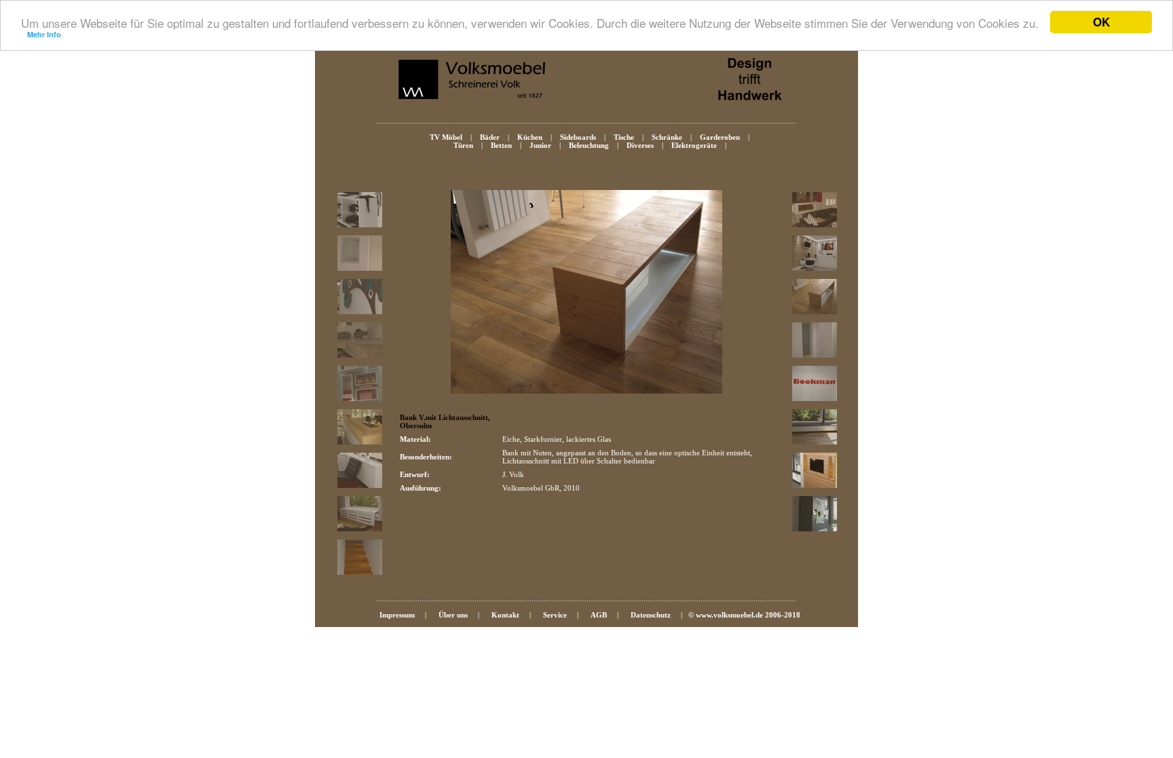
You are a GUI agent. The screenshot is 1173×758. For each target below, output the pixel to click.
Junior (540, 145)
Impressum (397, 615)
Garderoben (720, 137)
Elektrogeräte (694, 145)
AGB (599, 615)
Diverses (640, 145)
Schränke (667, 137)
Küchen (529, 137)
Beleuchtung (589, 145)
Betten (501, 145)
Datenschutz (651, 615)
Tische (624, 137)
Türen (463, 145)
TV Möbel (446, 137)
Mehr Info (44, 34)
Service (555, 615)
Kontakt (505, 615)
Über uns (453, 615)
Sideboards (578, 137)
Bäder (490, 137)
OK (1101, 22)
